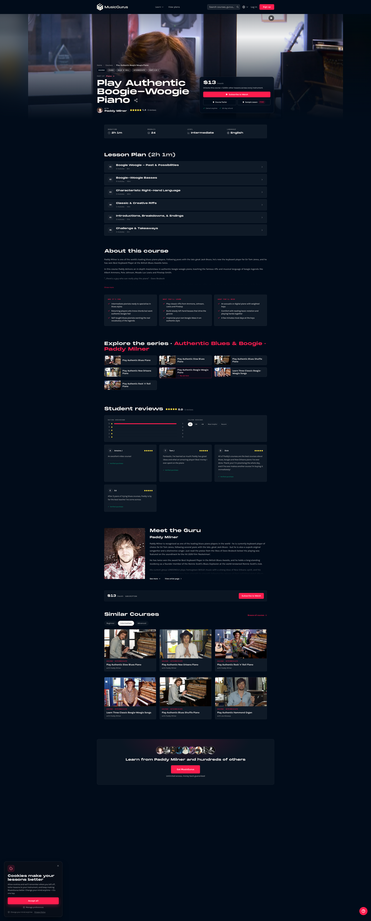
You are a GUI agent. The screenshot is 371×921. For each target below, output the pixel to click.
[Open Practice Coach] (363, 911)
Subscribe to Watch (238, 94)
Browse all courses (256, 615)
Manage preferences (35, 907)
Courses (109, 65)
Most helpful (212, 424)
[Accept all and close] (58, 866)
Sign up (267, 7)
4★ (202, 424)
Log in (254, 7)
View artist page (172, 579)
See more (154, 579)
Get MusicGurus (185, 769)
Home (99, 65)
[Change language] (245, 7)
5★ (196, 424)
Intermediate (126, 623)
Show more (109, 287)
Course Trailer (221, 102)
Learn (158, 7)
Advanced (142, 623)
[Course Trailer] (271, 18)
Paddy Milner (116, 111)
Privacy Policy (39, 912)
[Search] (237, 7)
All (190, 424)
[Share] (136, 100)
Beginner (110, 623)
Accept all (33, 900)
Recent (224, 424)
